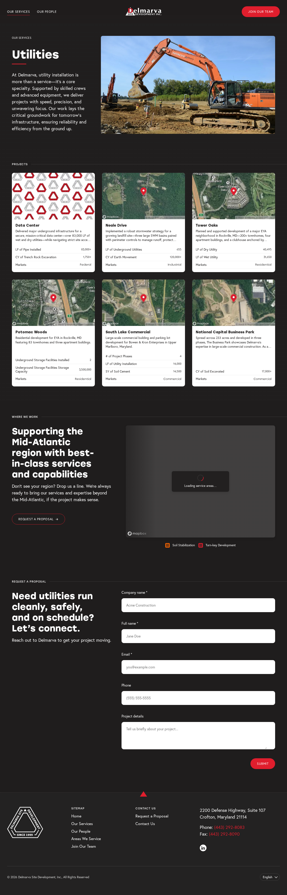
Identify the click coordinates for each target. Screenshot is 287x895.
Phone (126, 685)
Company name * (134, 592)
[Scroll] (143, 789)
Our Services (18, 12)
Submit (262, 764)
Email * (127, 654)
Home (76, 816)
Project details (133, 716)
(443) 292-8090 (224, 834)
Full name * (130, 623)
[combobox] (270, 877)
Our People (47, 12)
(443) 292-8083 (229, 827)
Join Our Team (260, 12)
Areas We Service (86, 838)
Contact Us (145, 823)
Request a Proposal (38, 519)
